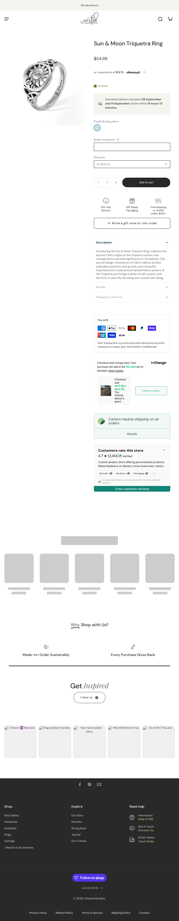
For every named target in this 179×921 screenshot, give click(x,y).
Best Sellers (11, 815)
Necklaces (10, 822)
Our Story (77, 815)
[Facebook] (80, 784)
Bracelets (10, 828)
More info (132, 433)
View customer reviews (132, 489)
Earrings (9, 841)
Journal (76, 834)
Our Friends (78, 841)
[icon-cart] (170, 18)
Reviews (76, 822)
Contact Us (146, 830)
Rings (7, 834)
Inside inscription (104, 139)
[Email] (99, 784)
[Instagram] (89, 784)
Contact (144, 913)
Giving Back (78, 828)
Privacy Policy (38, 913)
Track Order (146, 841)
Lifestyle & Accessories (18, 847)
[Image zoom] (44, 84)
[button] (146, 182)
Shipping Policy (121, 913)
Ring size (99, 157)
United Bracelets (94, 898)
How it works (115, 370)
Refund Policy (64, 913)
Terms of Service (92, 913)
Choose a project (151, 390)
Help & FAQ (145, 819)
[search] (160, 18)
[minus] (98, 182)
